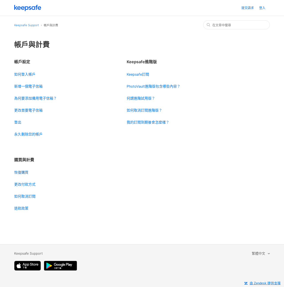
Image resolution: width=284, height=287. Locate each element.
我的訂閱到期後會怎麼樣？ (148, 122)
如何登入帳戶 (25, 74)
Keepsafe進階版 (142, 61)
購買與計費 (24, 159)
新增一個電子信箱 (28, 86)
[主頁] (27, 10)
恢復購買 (21, 172)
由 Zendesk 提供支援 (265, 283)
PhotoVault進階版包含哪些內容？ (153, 86)
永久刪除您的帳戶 (28, 134)
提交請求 (247, 8)
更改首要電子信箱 (28, 110)
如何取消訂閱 (25, 196)
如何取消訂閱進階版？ (144, 110)
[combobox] (236, 24)
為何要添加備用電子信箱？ (35, 98)
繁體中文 (259, 253)
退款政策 (21, 208)
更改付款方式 (25, 184)
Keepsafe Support (26, 25)
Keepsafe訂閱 (138, 74)
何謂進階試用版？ (141, 98)
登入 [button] (262, 8)
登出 (17, 122)
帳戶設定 (22, 61)
